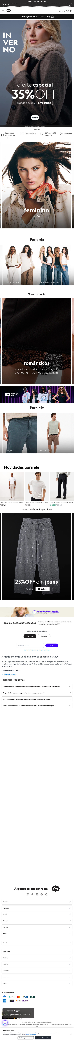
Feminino (30, 636)
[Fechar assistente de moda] (32, 1011)
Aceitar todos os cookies (43, 1038)
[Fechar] (71, 1034)
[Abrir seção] (40, 902)
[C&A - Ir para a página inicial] (8, 10)
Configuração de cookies (25, 1038)
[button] (59, 11)
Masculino (44, 636)
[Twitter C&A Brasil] (41, 894)
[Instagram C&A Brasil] (28, 894)
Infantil (5, 914)
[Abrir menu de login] (63, 11)
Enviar (51, 645)
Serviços (5, 964)
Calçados (5, 921)
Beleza (5, 933)
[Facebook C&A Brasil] (46, 894)
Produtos (5, 958)
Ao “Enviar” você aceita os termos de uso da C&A (37, 650)
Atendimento (6, 977)
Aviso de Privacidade (30, 1034)
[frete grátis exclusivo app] (37, 19)
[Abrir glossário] (39, 943)
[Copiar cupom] (70, 5)
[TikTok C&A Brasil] (32, 894)
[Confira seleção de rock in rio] (37, 403)
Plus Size (5, 927)
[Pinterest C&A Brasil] (37, 894)
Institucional (6, 951)
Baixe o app (6, 970)
